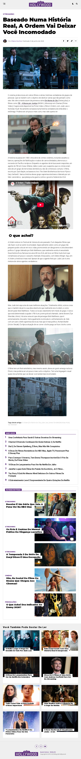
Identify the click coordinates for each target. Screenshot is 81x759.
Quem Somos (44, 752)
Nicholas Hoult (65, 422)
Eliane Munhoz (16, 41)
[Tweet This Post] (67, 41)
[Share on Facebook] (63, 41)
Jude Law (44, 422)
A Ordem (25, 422)
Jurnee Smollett (53, 422)
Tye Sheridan (12, 425)
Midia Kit (53, 752)
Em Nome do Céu (35, 422)
